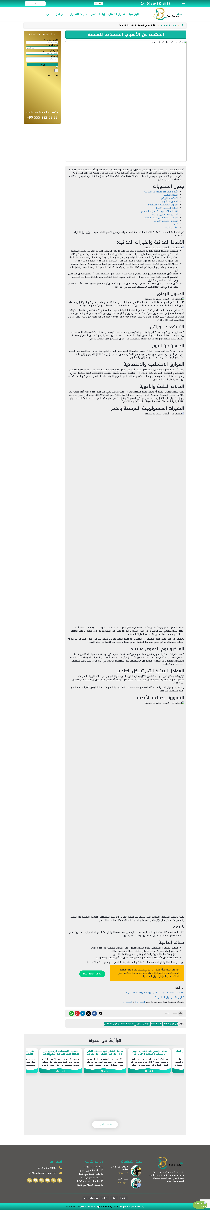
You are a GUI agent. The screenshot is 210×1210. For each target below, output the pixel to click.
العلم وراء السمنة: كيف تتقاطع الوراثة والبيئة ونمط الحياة (155, 992)
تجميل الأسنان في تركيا (89, 1184)
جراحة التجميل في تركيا (89, 1181)
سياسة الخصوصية (91, 1198)
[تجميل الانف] (136, 1183)
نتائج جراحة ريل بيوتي (90, 1170)
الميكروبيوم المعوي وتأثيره (165, 214)
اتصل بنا (47, 14)
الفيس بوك (140, 1002)
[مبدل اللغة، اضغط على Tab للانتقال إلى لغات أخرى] (98, 3)
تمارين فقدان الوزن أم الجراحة (169, 997)
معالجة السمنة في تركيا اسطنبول (119, 1024)
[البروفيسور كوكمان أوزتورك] (136, 1170)
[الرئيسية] (183, 25)
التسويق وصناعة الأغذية (166, 221)
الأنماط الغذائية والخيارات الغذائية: (161, 191)
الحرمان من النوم (170, 201)
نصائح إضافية (171, 227)
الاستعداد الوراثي (169, 198)
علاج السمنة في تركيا (90, 1174)
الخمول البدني (171, 195)
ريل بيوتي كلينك (171, 1024)
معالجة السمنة (168, 25)
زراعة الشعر (98, 14)
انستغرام (127, 1002)
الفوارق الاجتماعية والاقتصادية (163, 204)
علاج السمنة (156, 1024)
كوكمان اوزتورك (142, 1024)
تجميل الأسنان (116, 14)
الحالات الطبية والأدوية (167, 208)
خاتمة (175, 224)
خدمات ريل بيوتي (92, 1166)
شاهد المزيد (105, 1124)
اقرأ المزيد (172, 1181)
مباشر (203, 1206)
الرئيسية (133, 14)
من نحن (60, 14)
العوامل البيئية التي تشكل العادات (161, 217)
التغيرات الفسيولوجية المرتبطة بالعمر (159, 211)
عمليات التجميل (78, 14)
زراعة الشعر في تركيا (90, 1177)
